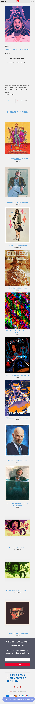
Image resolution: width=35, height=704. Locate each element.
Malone (8, 46)
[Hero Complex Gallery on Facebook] (14, 687)
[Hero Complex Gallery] (17, 1)
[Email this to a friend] (26, 101)
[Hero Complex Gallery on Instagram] (20, 687)
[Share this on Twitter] (8, 101)
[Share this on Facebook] (13, 101)
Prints (23, 90)
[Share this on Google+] (21, 101)
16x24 (7, 74)
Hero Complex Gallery (20, 691)
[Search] (28, 1)
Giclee (12, 94)
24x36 (13, 74)
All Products (23, 87)
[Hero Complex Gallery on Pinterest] (17, 687)
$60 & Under (18, 85)
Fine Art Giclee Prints (12, 90)
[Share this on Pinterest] (17, 101)
